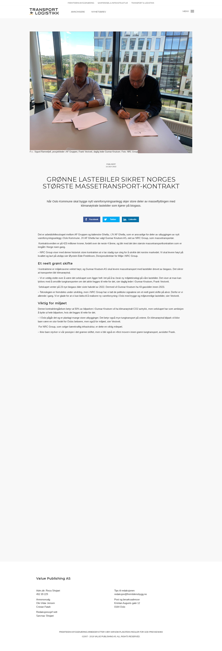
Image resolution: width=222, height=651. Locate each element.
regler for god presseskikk (147, 632)
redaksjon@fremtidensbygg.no (130, 594)
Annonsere (78, 11)
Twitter (113, 219)
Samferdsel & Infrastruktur (113, 3)
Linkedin (132, 219)
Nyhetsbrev (98, 11)
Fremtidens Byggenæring (81, 3)
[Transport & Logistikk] (44, 11)
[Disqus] (111, 396)
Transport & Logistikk (142, 3)
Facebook (93, 219)
